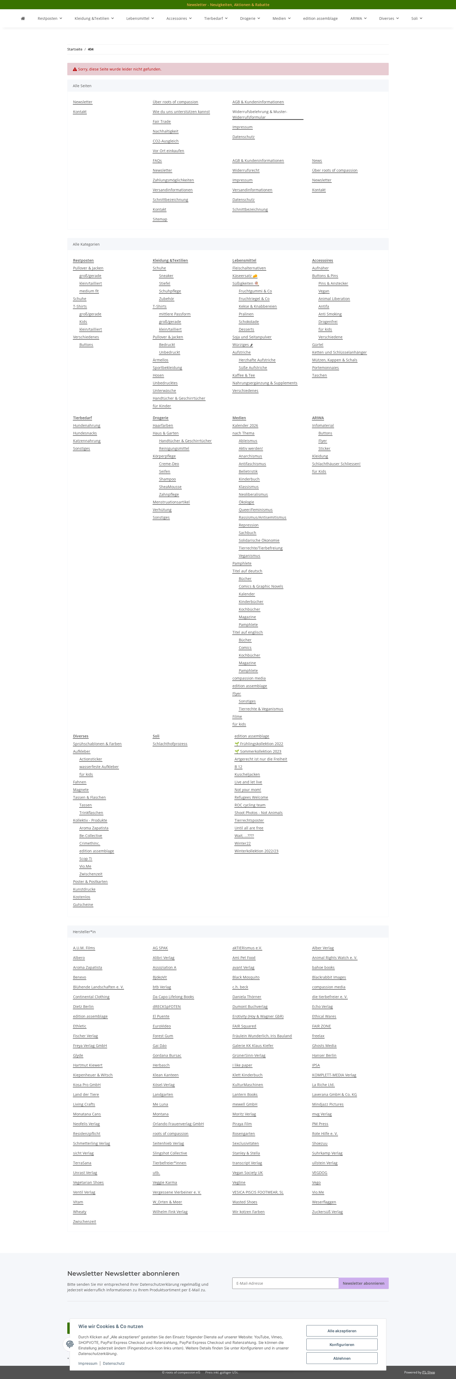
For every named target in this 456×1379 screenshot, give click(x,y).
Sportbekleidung (167, 367)
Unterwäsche (164, 390)
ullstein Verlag (325, 1162)
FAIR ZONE (321, 1026)
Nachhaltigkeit (165, 131)
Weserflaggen (324, 1201)
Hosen (158, 375)
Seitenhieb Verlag (168, 1143)
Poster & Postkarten (90, 881)
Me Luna (160, 1104)
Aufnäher (320, 267)
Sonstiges (81, 448)
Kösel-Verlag (164, 1084)
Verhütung (162, 509)
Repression (249, 524)
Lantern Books (245, 1094)
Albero (79, 957)
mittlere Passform (175, 313)
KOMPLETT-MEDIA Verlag (334, 1074)
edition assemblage (249, 685)
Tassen (85, 804)
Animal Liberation (334, 298)
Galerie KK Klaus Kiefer (252, 1045)
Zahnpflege (169, 494)
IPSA (316, 1065)
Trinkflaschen (91, 812)
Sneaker (166, 275)
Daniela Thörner (246, 996)
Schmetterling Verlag (91, 1143)
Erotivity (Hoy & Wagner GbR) (257, 1016)
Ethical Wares (324, 1016)
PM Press (320, 1123)
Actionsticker (90, 758)
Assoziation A (164, 967)
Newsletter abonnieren (363, 1283)
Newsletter (82, 101)
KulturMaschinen (247, 1084)
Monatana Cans (87, 1113)
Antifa (324, 306)
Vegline (238, 1182)
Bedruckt (167, 344)
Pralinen (246, 313)
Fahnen (79, 781)
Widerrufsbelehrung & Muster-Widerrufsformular (259, 114)
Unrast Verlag (85, 1172)
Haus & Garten (166, 433)
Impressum (87, 1363)
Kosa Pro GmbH (87, 1084)
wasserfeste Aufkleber (99, 766)
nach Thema (243, 433)
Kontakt (80, 111)
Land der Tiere (86, 1094)
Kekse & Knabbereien (258, 306)
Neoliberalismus (253, 494)
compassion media (249, 678)
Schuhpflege (170, 290)
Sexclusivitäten (245, 1143)
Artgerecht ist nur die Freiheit (261, 758)
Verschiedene (331, 336)
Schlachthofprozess (170, 743)
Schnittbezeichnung (170, 199)
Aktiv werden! (251, 448)
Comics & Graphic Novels (261, 586)
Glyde (78, 1055)
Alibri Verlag (163, 957)
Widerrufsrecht (245, 170)
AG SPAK (160, 947)
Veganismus (249, 555)
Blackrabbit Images (329, 977)
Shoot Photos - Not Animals (259, 812)
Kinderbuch (249, 479)
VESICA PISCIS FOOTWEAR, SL (257, 1192)
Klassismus (249, 486)
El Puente (161, 1016)
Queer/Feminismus (256, 509)
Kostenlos (81, 896)
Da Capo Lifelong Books (173, 996)
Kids (83, 321)
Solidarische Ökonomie (259, 540)
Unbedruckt (169, 352)
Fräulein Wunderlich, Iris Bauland (262, 1035)
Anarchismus (250, 456)
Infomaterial (323, 425)
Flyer (236, 693)
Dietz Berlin (83, 1006)
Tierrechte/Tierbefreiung (261, 547)
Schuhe (79, 298)
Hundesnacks (85, 433)
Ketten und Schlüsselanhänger (339, 352)
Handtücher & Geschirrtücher (179, 398)
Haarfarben (163, 425)
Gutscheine (83, 904)
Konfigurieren (342, 1344)
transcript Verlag (247, 1162)
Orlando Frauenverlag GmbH (178, 1123)
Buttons (86, 344)
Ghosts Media (324, 1045)
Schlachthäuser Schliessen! (336, 463)
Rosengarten (243, 1133)
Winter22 (243, 843)
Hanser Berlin (324, 1055)
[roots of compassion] (23, 18)
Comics (245, 647)
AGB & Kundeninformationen (258, 101)
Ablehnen (342, 1358)
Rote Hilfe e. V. (325, 1133)
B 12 (238, 766)
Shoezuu (319, 1143)
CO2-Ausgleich (166, 140)
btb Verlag (162, 986)
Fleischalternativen (249, 267)
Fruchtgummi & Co (255, 290)
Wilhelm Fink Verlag (170, 1211)
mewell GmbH (244, 1104)
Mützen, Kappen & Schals (334, 359)
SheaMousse (170, 486)
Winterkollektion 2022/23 (256, 850)
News (317, 160)
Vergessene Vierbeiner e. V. (177, 1192)
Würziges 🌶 (242, 344)
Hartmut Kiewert (87, 1065)
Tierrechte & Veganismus (261, 708)
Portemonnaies (325, 367)
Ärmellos (160, 359)
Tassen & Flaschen (89, 797)
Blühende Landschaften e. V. (98, 986)
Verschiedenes (86, 336)
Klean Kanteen (166, 1074)
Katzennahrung (87, 440)
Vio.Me (85, 866)
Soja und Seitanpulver (252, 336)
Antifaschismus (252, 463)
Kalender (247, 593)
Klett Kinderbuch (247, 1074)
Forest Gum (163, 1035)
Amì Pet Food (243, 957)
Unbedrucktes (165, 382)
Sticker (324, 448)
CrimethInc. (89, 843)
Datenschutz (114, 1363)
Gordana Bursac (167, 1055)
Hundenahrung (86, 425)
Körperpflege (164, 456)
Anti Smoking (330, 313)
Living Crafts (84, 1104)
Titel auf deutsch (247, 570)
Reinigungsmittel (174, 448)
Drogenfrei (328, 321)
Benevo (79, 977)
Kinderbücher (251, 601)
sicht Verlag (83, 1153)
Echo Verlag (322, 1006)
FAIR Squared (244, 1026)
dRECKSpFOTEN (167, 1006)
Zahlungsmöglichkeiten (173, 180)
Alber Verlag (323, 947)
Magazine (247, 616)
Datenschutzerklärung (159, 1284)
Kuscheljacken (247, 774)
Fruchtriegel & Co (254, 298)
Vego (316, 1182)
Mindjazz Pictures (328, 1104)
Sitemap (160, 219)
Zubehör (166, 298)
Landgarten (163, 1094)
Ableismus (248, 440)
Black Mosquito (245, 977)
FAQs (157, 160)
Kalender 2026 (245, 425)
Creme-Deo (169, 463)
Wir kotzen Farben (248, 1211)
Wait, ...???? (244, 835)
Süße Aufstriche (253, 367)
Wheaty (79, 1211)
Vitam (78, 1201)
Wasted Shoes (244, 1201)
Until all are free (249, 827)
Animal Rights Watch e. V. (334, 957)
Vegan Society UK (247, 1172)
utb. (156, 1172)
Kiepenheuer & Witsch (93, 1074)
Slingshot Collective (170, 1153)
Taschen (319, 375)
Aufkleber (81, 751)
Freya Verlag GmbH (90, 1045)
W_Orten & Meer (167, 1201)
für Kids (319, 471)
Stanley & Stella (246, 1153)
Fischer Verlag (85, 1035)
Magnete (81, 789)
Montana (161, 1113)
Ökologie (246, 501)
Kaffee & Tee (243, 375)
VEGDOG (319, 1172)
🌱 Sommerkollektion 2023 (258, 751)
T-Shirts (80, 306)
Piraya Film (242, 1123)
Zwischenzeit (90, 873)
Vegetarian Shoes (88, 1182)
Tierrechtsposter (249, 820)
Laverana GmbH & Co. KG (334, 1094)
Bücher (245, 578)
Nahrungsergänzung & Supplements (264, 382)
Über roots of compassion (175, 101)
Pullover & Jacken (88, 267)
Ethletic (79, 1026)
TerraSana (82, 1162)
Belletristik (248, 471)
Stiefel (164, 283)
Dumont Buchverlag (250, 1006)
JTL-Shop (428, 1372)
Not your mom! (248, 789)
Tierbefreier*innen (169, 1162)
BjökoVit (160, 977)
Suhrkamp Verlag (327, 1153)
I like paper (242, 1065)
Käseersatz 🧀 (244, 275)
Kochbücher (249, 609)
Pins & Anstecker (333, 283)
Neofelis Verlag (86, 1123)
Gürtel (317, 344)
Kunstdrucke (84, 889)
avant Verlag (243, 967)
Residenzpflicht (86, 1133)
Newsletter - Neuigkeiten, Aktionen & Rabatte (228, 4)
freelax (318, 1035)
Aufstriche (241, 352)
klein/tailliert (90, 283)
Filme (237, 716)
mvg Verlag (322, 1113)
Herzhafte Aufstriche (257, 359)
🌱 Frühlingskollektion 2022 (259, 743)
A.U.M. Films (84, 947)
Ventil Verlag (84, 1192)
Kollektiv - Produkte (90, 820)
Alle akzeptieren (342, 1331)
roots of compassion (170, 1133)
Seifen (164, 471)
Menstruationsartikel (171, 501)
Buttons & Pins (325, 275)
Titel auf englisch (247, 632)
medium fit (89, 290)
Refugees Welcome (251, 797)
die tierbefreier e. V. (330, 996)
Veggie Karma (165, 1182)
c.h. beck (240, 986)
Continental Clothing (91, 996)
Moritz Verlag (244, 1113)
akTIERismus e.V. (247, 947)
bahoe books (323, 967)
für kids (325, 329)
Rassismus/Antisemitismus (262, 517)
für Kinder (162, 405)
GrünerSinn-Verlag (248, 1055)
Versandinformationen (173, 189)
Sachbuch (247, 532)
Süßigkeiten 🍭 (245, 283)
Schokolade (249, 321)
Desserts (246, 329)
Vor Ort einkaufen (168, 150)
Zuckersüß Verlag (327, 1211)
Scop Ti (85, 858)
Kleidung (320, 456)
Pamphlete (241, 563)
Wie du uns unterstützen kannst (181, 111)
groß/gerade (90, 275)
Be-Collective (90, 835)
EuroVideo (162, 1026)
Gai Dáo (160, 1045)
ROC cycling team (250, 804)
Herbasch (161, 1065)
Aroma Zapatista (93, 827)
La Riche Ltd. (323, 1084)
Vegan (324, 290)
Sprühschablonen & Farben (97, 743)
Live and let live (248, 781)
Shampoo (167, 479)
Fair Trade (162, 121)
